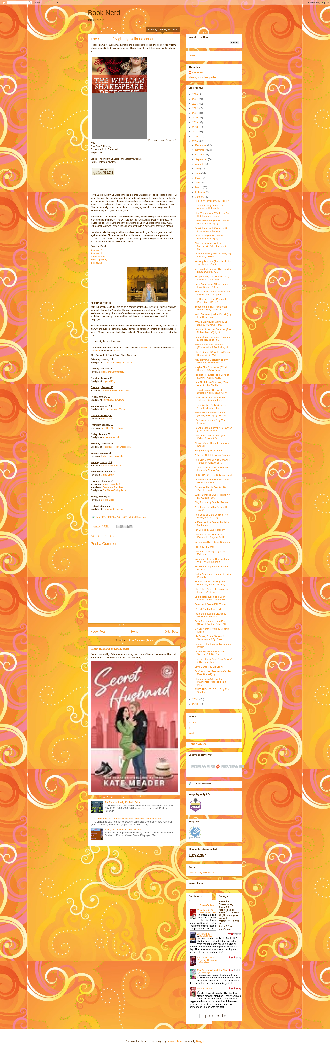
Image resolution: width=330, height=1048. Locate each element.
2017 (195, 131)
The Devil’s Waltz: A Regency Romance (207, 959)
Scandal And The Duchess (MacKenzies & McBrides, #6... (212, 346)
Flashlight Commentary (112, 371)
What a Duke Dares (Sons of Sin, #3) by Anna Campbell (212, 293)
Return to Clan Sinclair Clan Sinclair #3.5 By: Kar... (210, 653)
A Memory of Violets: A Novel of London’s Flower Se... (211, 469)
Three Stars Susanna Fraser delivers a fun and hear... (210, 399)
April (198, 182)
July (197, 168)
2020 (195, 117)
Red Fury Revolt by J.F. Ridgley (212, 200)
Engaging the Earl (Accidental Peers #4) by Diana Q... (211, 308)
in (189, 727)
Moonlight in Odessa (208, 910)
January (200, 196)
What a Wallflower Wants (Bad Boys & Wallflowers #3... (211, 323)
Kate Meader (204, 991)
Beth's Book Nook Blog (112, 456)
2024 (195, 98)
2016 (195, 136)
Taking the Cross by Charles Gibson (123, 829)
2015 (195, 141)
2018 (195, 127)
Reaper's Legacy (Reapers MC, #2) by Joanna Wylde (212, 278)
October (200, 154)
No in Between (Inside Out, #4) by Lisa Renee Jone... (213, 316)
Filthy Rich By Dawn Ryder (209, 450)
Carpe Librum (107, 474)
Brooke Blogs (107, 500)
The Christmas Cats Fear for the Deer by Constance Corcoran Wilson (126, 818)
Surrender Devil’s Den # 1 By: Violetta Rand (211, 488)
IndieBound (96, 263)
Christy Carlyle (205, 973)
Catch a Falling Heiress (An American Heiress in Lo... (209, 207)
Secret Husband (205, 988)
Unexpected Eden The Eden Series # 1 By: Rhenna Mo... (211, 598)
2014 (195, 699)
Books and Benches (113, 487)
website (144, 347)
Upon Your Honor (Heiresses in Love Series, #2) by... (211, 285)
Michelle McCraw (205, 936)
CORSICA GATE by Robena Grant (213, 475)
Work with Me (204, 933)
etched (192, 722)
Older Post (171, 631)
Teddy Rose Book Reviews (116, 390)
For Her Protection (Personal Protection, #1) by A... (210, 300)
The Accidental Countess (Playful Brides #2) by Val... (212, 353)
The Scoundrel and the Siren (212, 970)
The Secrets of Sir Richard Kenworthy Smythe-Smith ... (211, 536)
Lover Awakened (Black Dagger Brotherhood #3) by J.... (212, 222)
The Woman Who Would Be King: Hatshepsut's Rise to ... (213, 214)
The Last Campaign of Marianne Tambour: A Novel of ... (212, 461)
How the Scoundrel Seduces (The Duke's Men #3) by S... (213, 331)
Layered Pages (110, 381)
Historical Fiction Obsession (117, 446)
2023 (195, 103)
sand (191, 733)
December (201, 145)
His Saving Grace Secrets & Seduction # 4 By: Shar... (210, 638)
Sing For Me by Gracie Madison (212, 502)
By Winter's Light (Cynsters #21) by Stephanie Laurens (212, 229)
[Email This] (118, 526)
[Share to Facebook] (128, 526)
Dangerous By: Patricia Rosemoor (213, 542)
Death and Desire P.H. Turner (211, 604)
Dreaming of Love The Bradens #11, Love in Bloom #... (212, 560)
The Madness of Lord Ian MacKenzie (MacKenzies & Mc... (210, 246)
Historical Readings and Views (118, 362)
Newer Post (98, 631)
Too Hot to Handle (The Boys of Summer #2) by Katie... (212, 376)
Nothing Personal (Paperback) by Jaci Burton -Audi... (213, 263)
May (198, 178)
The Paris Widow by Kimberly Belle (122, 802)
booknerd (197, 72)
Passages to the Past (113, 509)
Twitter (116, 350)
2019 (195, 122)
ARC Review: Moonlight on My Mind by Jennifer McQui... (211, 361)
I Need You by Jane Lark (208, 609)
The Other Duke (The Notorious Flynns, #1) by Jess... (212, 590)
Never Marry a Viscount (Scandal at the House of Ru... (212, 338)
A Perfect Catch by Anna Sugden (212, 455)
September (201, 159)
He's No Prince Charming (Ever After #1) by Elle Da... (212, 384)
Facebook (95, 350)
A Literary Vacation (111, 437)
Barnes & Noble (98, 256)
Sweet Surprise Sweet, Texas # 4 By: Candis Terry (212, 496)
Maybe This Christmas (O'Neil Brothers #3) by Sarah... (211, 369)
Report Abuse (198, 743)
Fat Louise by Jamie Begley (210, 529)
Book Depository (99, 259)
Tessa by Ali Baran (204, 546)
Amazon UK (97, 253)
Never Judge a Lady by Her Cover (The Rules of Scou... (213, 429)
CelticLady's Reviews (113, 400)
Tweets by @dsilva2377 (201, 872)
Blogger (200, 1041)
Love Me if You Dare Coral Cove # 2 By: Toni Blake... (213, 660)
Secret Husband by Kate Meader (110, 648)
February (200, 192)
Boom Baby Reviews (111, 465)
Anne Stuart (204, 962)
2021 (195, 113)
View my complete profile (202, 77)
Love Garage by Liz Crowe (209, 666)
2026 (195, 94)
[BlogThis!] (121, 526)
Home (135, 631)
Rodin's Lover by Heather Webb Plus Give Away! (212, 481)
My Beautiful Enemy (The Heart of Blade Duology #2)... (213, 270)
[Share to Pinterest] (131, 526)
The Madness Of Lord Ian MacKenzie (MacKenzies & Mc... (210, 682)
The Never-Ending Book (114, 490)
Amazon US (97, 250)
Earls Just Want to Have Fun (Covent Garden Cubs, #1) (210, 623)
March (199, 187)
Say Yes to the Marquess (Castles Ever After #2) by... (213, 673)
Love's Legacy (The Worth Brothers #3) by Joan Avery (211, 391)
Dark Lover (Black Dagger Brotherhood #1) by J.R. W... (211, 237)
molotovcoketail (175, 1041)
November (201, 149)
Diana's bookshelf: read (215, 905)
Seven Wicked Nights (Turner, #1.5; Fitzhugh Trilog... (211, 406)
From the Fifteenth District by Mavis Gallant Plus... (210, 615)
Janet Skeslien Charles (208, 912)
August (199, 164)
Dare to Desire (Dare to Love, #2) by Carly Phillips (213, 255)
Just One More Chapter (112, 428)
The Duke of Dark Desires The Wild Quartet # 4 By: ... (211, 516)
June (198, 173)
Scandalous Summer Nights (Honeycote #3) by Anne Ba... (212, 414)
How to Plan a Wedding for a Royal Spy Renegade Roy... (211, 583)
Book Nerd (104, 12)
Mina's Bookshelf (111, 484)
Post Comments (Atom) (141, 640)
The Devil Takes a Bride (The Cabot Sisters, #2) (210, 437)
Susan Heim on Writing (114, 409)
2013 (195, 704)
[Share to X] (124, 526)
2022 (195, 108)
